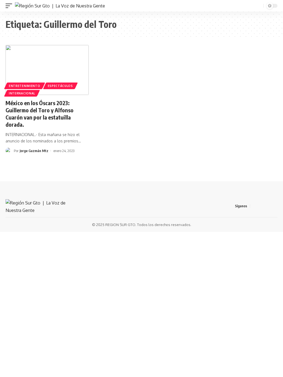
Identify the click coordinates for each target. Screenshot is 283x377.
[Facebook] (254, 206)
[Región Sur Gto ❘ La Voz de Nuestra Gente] (60, 6)
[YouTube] (268, 206)
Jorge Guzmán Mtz (34, 150)
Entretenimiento (24, 85)
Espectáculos (60, 85)
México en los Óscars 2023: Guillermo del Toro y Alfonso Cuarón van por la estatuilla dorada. (40, 113)
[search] (258, 6)
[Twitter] (261, 206)
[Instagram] (274, 206)
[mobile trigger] (10, 6)
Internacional (22, 93)
